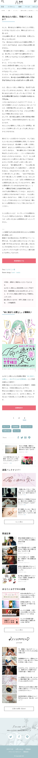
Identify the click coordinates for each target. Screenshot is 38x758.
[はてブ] (25, 437)
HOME (3, 10)
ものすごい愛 (10, 269)
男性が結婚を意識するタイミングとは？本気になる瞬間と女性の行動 (27, 539)
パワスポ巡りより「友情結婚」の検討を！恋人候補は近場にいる (27, 558)
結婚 (19, 6)
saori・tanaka (16, 272)
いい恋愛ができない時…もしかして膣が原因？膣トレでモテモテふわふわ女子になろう (28, 679)
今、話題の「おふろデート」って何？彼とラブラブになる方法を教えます (27, 650)
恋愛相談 (15, 426)
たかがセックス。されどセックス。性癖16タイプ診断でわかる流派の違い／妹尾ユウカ (27, 669)
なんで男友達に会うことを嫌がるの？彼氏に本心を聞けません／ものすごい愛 (27, 549)
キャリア (6, 426)
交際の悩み (7, 431)
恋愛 (2, 6)
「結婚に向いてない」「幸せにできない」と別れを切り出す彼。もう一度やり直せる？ (27, 491)
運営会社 (25, 752)
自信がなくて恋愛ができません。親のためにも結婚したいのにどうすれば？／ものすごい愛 (27, 501)
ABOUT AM (9, 749)
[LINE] (29, 437)
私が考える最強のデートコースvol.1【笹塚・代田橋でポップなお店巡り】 (27, 577)
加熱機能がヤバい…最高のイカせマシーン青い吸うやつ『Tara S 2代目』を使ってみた (28, 660)
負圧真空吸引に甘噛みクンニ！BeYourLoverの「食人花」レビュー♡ (28, 698)
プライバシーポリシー (14, 752)
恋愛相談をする (19, 261)
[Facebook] (18, 437)
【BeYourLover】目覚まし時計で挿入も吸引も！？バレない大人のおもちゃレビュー (28, 688)
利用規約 (28, 749)
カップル (15, 10)
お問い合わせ (19, 749)
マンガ (27, 6)
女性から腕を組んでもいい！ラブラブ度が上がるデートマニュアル (27, 568)
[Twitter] (21, 437)
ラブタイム (11, 6)
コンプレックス (26, 426)
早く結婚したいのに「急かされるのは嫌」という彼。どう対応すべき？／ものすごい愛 (27, 511)
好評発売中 (19, 408)
